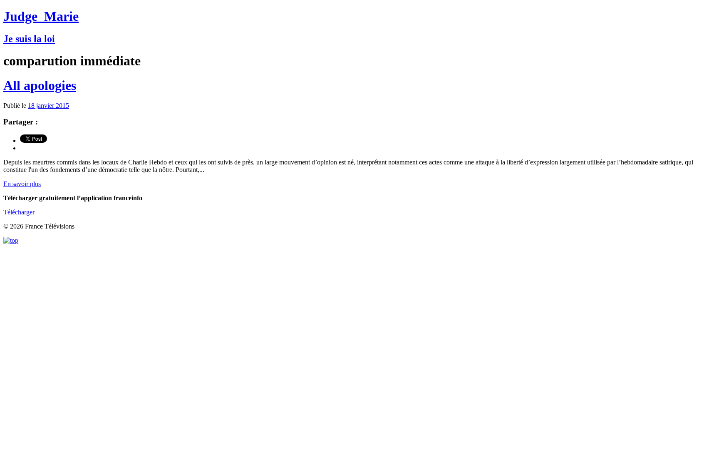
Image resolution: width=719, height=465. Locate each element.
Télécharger (19, 212)
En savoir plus (22, 183)
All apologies (39, 85)
